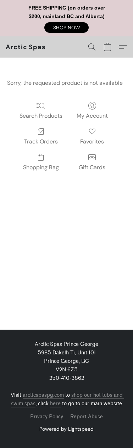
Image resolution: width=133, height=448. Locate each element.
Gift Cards (92, 167)
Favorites (92, 141)
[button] (66, 27)
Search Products (41, 115)
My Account (92, 115)
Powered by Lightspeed (66, 429)
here (55, 404)
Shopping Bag (41, 167)
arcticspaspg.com (43, 395)
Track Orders (41, 141)
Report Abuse (86, 417)
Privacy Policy (46, 417)
